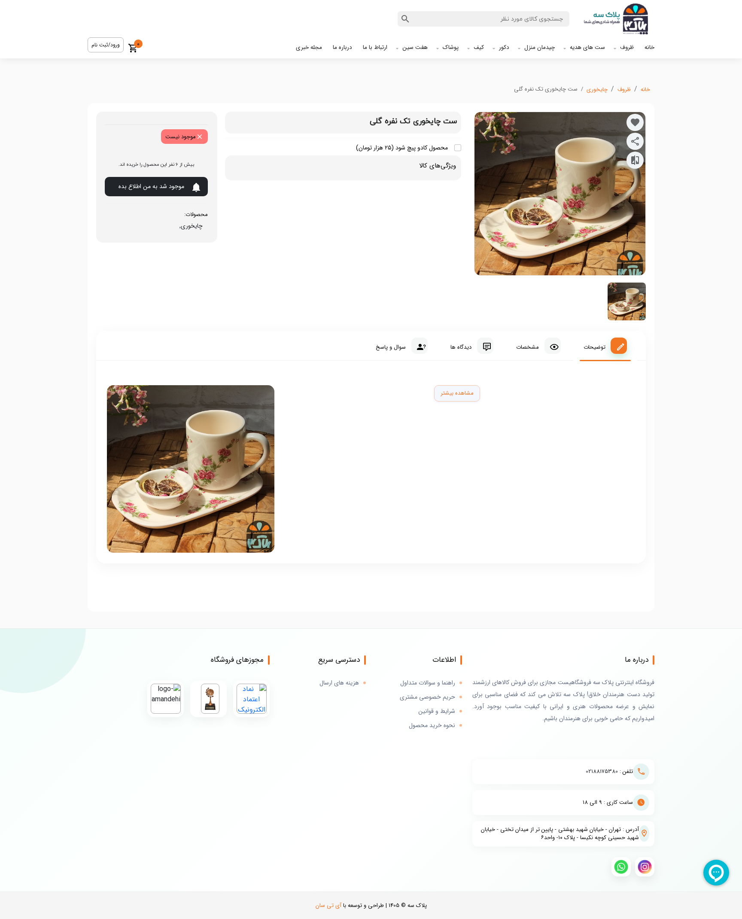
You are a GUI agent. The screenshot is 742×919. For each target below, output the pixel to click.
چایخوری (597, 89)
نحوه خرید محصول (432, 725)
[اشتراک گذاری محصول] (635, 141)
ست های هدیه (587, 47)
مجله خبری (309, 47)
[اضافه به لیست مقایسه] (635, 160)
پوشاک (451, 47)
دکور (504, 47)
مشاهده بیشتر (457, 393)
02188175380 (602, 771)
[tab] (605, 346)
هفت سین (415, 47)
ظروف (627, 47)
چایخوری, (189, 226)
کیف (479, 47)
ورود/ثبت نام (105, 45)
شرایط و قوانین (436, 711)
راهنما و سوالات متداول (427, 683)
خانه (649, 47)
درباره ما (342, 47)
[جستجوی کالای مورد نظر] (405, 19)
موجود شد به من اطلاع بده (151, 186)
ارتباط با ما (375, 47)
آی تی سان (328, 905)
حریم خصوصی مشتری (427, 697)
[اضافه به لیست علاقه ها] (635, 122)
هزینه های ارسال (339, 683)
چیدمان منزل (539, 47)
